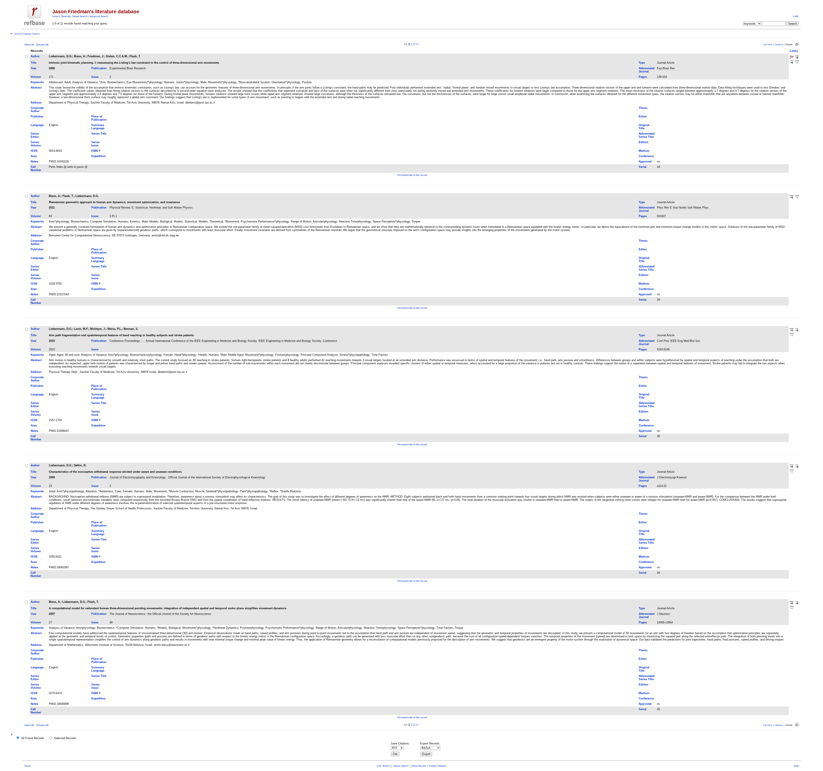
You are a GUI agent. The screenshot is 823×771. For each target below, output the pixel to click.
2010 (52, 340)
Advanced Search (99, 16)
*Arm (102, 82)
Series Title (98, 133)
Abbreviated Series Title (647, 135)
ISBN (94, 150)
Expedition (98, 156)
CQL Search (383, 766)
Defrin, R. (80, 465)
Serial (642, 166)
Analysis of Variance (85, 82)
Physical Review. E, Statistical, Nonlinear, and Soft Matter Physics (151, 207)
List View (767, 44)
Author (35, 56)
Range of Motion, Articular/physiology (314, 221)
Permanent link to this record (412, 175)
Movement (160, 491)
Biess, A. (80, 56)
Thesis (643, 108)
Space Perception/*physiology (391, 221)
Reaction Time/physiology (355, 221)
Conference (646, 156)
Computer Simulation (103, 221)
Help (796, 766)
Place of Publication (99, 118)
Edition (643, 142)
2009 (52, 477)
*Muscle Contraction (181, 491)
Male (203, 82)
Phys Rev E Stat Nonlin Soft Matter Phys (683, 207)
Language (37, 125)
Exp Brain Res (666, 68)
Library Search (400, 766)
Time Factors (379, 354)
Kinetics (135, 221)
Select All (29, 44)
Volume (36, 76)
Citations (779, 44)
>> (417, 44)
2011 (52, 207)
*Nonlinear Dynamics (225, 627)
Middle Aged (235, 354)
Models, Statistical (185, 221)
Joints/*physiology (187, 82)
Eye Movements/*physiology (144, 82)
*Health (202, 354)
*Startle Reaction (290, 491)
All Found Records (32, 738)
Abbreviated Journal (647, 70)
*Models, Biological (169, 627)
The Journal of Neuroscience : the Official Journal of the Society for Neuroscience (160, 613)
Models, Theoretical (211, 221)
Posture (307, 82)
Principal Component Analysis (319, 354)
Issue (94, 76)
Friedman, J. (95, 56)
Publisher (37, 116)
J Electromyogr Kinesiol (671, 477)
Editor (643, 116)
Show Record (419, 766)
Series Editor (35, 135)
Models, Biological (160, 221)
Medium (644, 150)
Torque (416, 221)
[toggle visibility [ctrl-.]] (12, 735)
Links (794, 50)
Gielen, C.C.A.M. (117, 56)
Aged (52, 354)
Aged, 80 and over (68, 354)
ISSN (34, 150)
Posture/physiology (287, 354)
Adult (67, 82)
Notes (34, 161)
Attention (91, 491)
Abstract (36, 87)
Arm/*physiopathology (70, 491)
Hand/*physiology (185, 354)
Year (33, 68)
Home (55, 16)
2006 (52, 68)
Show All (65, 16)
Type (642, 62)
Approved (645, 161)
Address (36, 102)
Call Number (36, 168)
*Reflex (273, 491)
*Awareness (105, 491)
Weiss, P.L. (114, 328)
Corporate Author (37, 109)
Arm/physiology (85, 627)
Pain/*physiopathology (253, 491)
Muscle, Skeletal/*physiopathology (216, 491)
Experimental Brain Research (128, 68)
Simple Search (79, 16)
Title (33, 62)
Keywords (37, 82)
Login (796, 16)
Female (168, 354)
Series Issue (95, 144)
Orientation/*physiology (286, 82)
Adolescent (56, 82)
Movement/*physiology (222, 82)
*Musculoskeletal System (254, 82)
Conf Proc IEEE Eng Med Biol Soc (678, 340)
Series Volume (36, 144)
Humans (169, 82)
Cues (118, 491)
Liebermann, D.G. (60, 56)
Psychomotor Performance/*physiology (265, 221)
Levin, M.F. (81, 328)
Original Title (644, 126)
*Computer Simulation (129, 627)
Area (34, 156)
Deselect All (42, 44)
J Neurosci (663, 613)
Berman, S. (131, 328)
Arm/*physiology (59, 221)
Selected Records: (65, 738)
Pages (643, 76)
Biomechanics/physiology (146, 354)
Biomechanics (116, 82)
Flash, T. (135, 56)
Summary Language (97, 126)
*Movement (232, 221)
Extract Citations (437, 766)
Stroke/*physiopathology (354, 354)
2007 (52, 613)
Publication (99, 68)
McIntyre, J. (98, 328)
